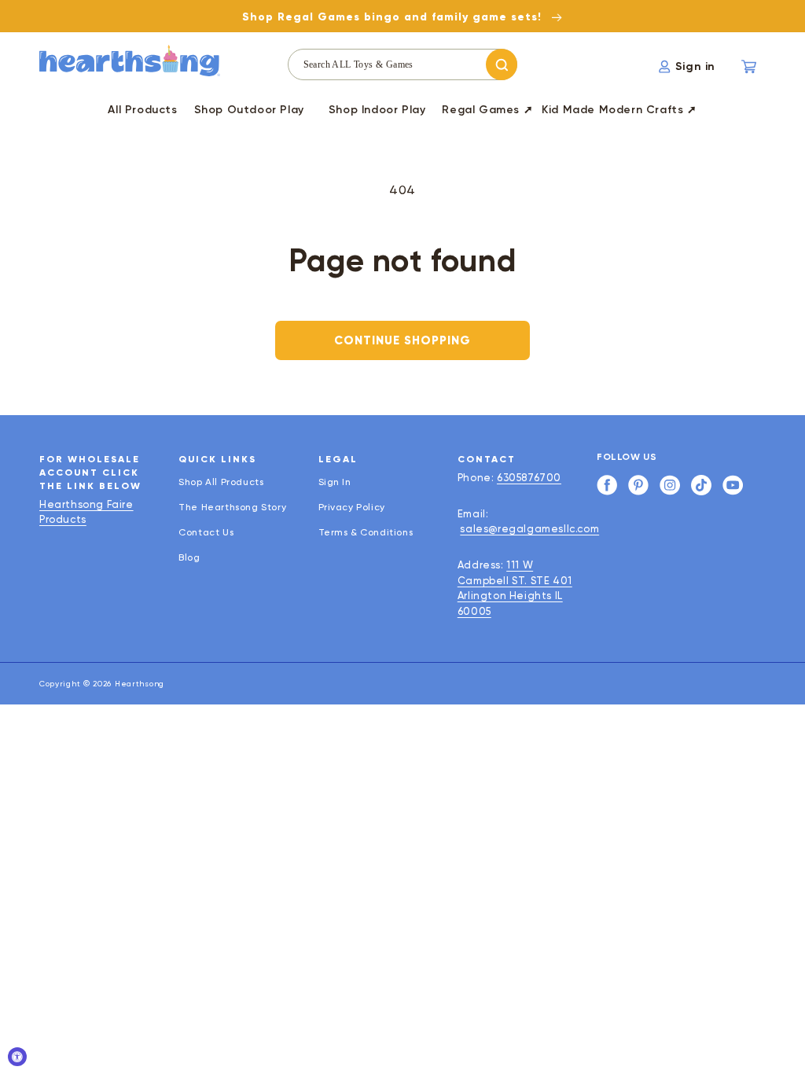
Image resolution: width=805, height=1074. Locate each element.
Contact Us (205, 532)
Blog (189, 557)
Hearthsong (139, 683)
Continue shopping (402, 340)
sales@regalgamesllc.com (529, 529)
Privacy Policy (351, 507)
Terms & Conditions (366, 532)
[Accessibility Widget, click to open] (17, 1056)
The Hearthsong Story (232, 507)
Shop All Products (220, 482)
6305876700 (529, 478)
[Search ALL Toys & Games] (501, 64)
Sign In (334, 482)
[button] (249, 112)
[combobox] (403, 64)
